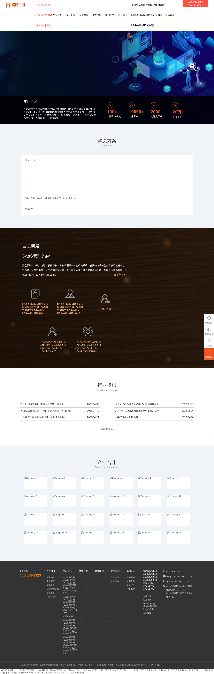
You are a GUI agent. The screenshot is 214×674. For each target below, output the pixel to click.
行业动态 (131, 589)
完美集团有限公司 (152, 670)
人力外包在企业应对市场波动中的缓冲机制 (137, 410)
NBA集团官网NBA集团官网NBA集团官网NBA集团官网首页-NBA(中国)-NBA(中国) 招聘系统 (70, 585)
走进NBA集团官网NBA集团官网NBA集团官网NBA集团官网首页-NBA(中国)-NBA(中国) (150, 580)
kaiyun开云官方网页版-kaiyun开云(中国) (179, 670)
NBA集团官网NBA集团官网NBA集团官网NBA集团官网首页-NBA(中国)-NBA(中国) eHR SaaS (70, 605)
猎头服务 (51, 593)
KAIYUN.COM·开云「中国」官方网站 (17, 670)
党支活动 (115, 581)
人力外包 (51, 577)
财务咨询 (83, 571)
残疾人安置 (52, 597)
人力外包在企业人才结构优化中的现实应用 (137, 404)
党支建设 (115, 571)
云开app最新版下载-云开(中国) (49, 670)
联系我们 (147, 613)
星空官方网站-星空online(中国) (70, 672)
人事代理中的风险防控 (126, 417)
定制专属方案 (129, 70)
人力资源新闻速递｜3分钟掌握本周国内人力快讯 (45, 410)
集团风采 (131, 581)
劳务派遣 (51, 585)
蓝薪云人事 (68, 616)
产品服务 (51, 571)
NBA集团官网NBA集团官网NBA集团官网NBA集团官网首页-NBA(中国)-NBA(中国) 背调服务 (70, 645)
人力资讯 (131, 585)
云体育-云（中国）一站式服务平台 (40, 672)
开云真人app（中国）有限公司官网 (95, 670)
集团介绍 (147, 596)
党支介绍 (115, 577)
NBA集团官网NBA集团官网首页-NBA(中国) (150, 606)
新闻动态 (131, 571)
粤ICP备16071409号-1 (107, 665)
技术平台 (67, 571)
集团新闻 (131, 577)
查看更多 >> (107, 429)
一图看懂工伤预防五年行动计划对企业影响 (42, 417)
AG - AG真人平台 (71, 670)
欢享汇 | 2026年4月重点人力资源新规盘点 (42, 404)
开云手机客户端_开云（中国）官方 (128, 670)
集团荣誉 (147, 599)
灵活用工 (51, 581)
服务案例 (99, 571)
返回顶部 (209, 357)
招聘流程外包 (53, 589)
